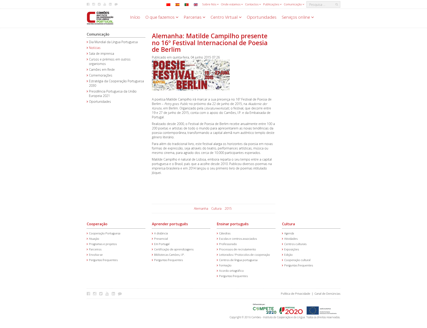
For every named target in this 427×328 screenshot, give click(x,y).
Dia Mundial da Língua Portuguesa (113, 42)
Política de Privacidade (295, 294)
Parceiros (95, 249)
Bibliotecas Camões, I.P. (169, 255)
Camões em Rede (102, 69)
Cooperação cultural (297, 260)
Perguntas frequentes (103, 260)
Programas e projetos (103, 244)
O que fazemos (160, 17)
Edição (288, 255)
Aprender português (170, 223)
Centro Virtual (225, 17)
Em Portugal (161, 244)
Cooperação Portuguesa (104, 233)
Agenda (289, 233)
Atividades (291, 239)
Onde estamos (231, 4)
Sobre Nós (209, 4)
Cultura (216, 208)
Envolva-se (96, 255)
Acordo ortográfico (231, 271)
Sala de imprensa (101, 53)
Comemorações (100, 75)
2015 (228, 208)
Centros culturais (295, 244)
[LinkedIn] (114, 293)
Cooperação (97, 223)
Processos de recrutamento (237, 249)
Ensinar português (233, 223)
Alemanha (201, 208)
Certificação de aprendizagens (173, 249)
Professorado (228, 244)
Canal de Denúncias (327, 294)
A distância (161, 233)
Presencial (161, 239)
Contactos (252, 4)
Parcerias (193, 17)
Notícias (95, 48)
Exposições (291, 249)
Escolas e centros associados (238, 239)
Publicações (271, 4)
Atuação (94, 239)
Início (135, 17)
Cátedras (224, 233)
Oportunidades (261, 17)
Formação (225, 265)
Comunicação (293, 4)
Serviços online (296, 17)
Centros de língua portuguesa (238, 260)
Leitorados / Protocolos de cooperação (244, 255)
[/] (100, 17)
